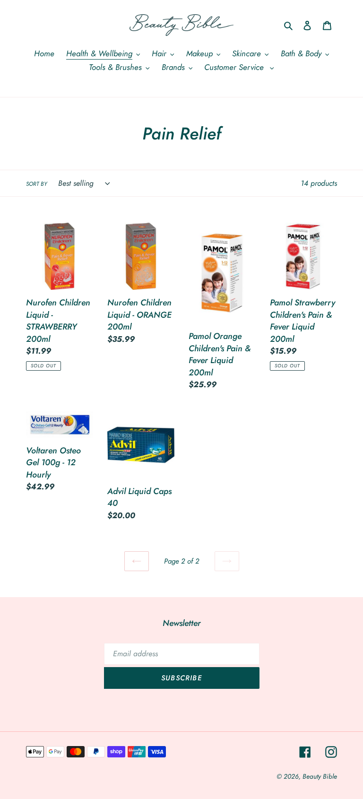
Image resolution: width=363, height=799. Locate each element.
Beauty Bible (319, 776)
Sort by (36, 184)
